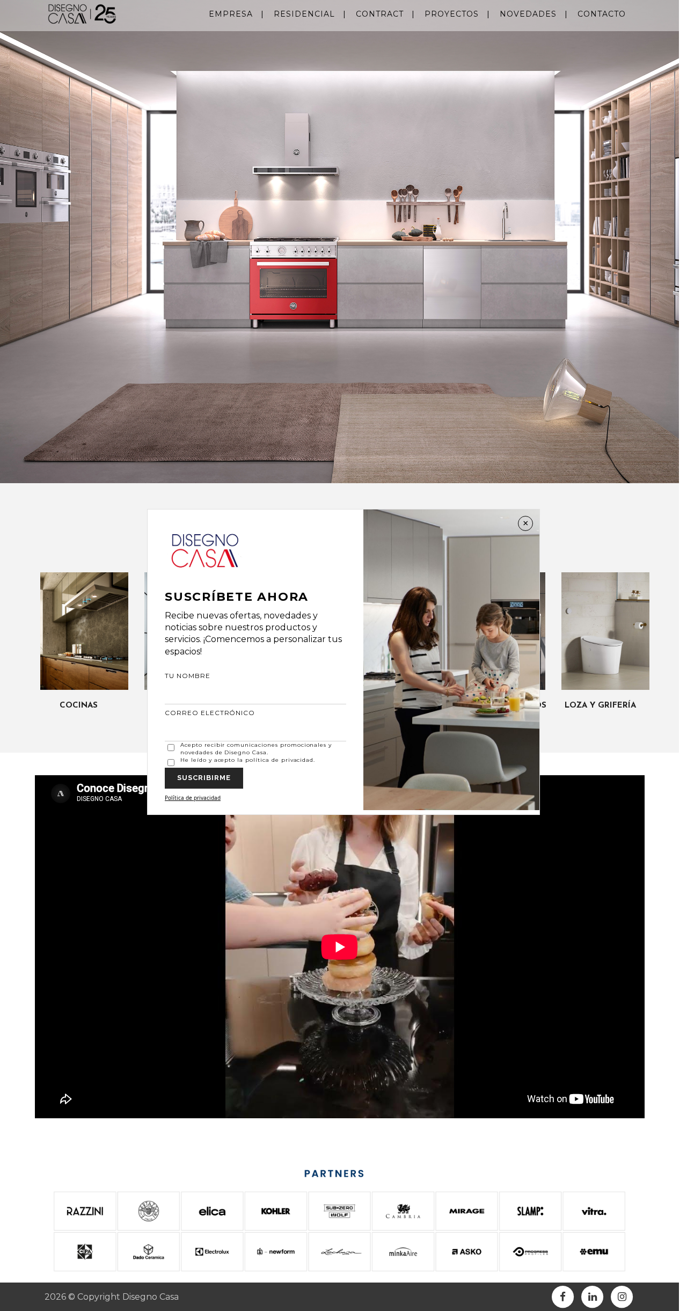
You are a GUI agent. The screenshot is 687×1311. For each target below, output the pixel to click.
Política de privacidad (193, 798)
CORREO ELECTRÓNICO (210, 713)
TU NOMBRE (187, 676)
